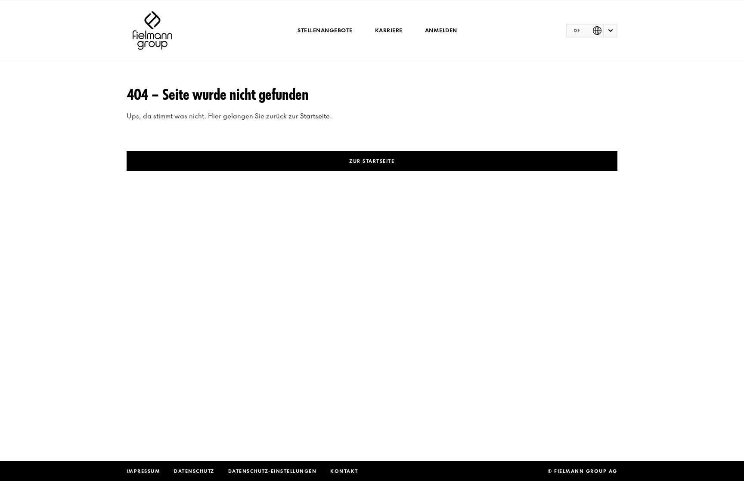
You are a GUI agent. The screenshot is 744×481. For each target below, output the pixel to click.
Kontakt (344, 471)
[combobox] (591, 30)
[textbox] (592, 31)
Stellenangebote (325, 30)
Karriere (389, 30)
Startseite (315, 116)
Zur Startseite (371, 161)
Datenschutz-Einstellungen (272, 471)
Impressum (144, 471)
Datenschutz (194, 471)
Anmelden (441, 30)
